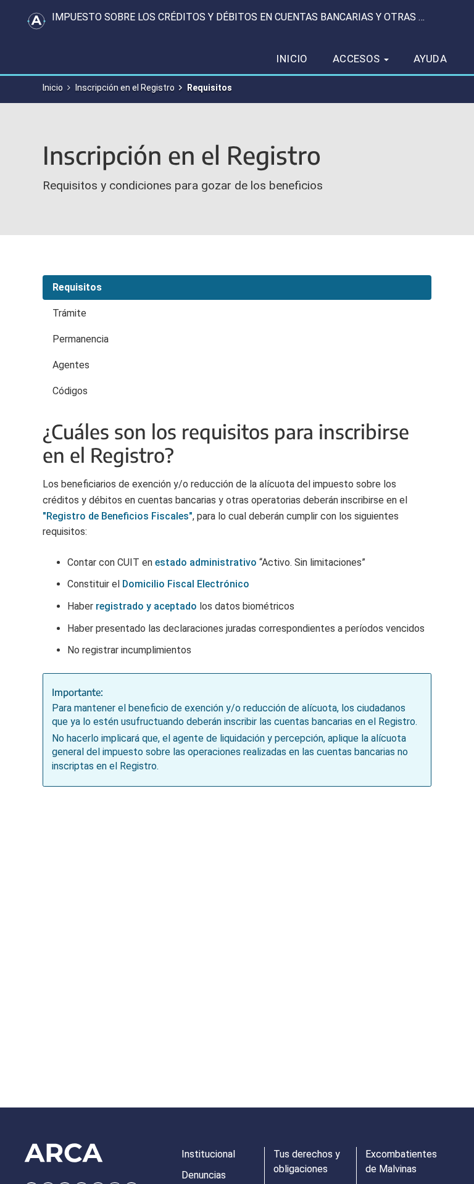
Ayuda (430, 58)
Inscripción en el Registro (125, 88)
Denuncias (203, 1175)
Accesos (358, 58)
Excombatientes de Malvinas (401, 1161)
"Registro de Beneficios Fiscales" (118, 516)
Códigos (70, 391)
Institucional (208, 1154)
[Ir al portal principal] (36, 21)
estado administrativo (206, 562)
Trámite (69, 313)
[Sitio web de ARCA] (63, 1153)
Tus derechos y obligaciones (306, 1161)
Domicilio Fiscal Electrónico (185, 584)
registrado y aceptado (146, 606)
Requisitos (77, 287)
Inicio (291, 58)
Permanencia (80, 339)
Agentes (70, 365)
